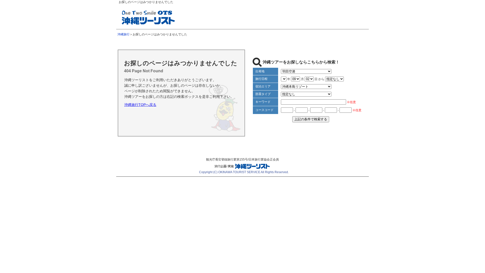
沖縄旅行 (123, 34)
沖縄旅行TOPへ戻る (140, 105)
